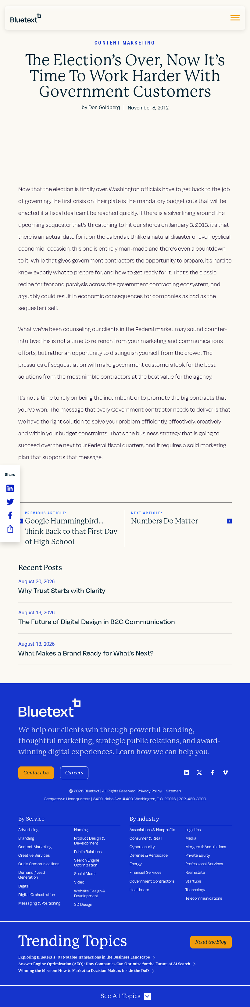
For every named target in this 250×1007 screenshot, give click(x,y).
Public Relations (88, 851)
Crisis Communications (38, 863)
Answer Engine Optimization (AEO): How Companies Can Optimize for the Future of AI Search (104, 964)
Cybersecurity (142, 846)
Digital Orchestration (36, 894)
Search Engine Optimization (86, 862)
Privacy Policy (150, 790)
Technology (195, 889)
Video (79, 882)
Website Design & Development (89, 893)
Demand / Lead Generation (31, 875)
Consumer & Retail (146, 838)
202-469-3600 (192, 798)
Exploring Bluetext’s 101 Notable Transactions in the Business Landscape (84, 957)
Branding (26, 838)
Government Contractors (152, 881)
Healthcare (139, 889)
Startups (193, 881)
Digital (24, 886)
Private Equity (197, 855)
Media (190, 838)
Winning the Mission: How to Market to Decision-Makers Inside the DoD (83, 971)
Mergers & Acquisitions (205, 846)
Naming (81, 829)
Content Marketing (35, 846)
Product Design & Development (89, 840)
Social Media (85, 873)
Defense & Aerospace (149, 855)
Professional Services (204, 863)
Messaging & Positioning (39, 903)
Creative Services (34, 855)
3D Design (83, 904)
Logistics (193, 829)
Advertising (28, 829)
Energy (136, 863)
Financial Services (145, 872)
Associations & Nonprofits (152, 829)
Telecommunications (203, 898)
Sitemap (173, 790)
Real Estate (195, 872)
